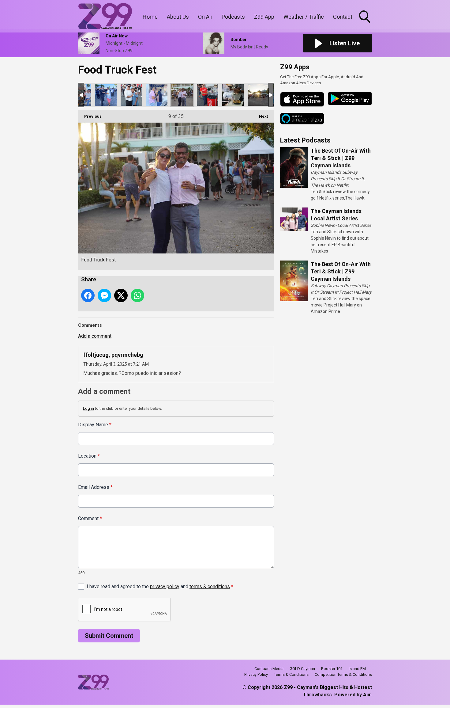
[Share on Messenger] (104, 295)
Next (260, 116)
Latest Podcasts (305, 140)
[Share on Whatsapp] (137, 295)
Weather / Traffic (303, 16)
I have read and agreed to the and (160, 586)
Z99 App (264, 16)
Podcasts (233, 16)
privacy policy (164, 586)
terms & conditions (209, 586)
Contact (342, 16)
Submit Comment (109, 635)
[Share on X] (121, 295)
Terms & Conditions (291, 674)
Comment (90, 518)
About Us (178, 16)
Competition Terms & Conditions (343, 674)
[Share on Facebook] (88, 295)
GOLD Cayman (302, 668)
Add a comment (94, 336)
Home (150, 16)
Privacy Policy (256, 674)
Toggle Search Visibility (365, 23)
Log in (88, 408)
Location (89, 456)
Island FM (357, 668)
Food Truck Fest (106, 95)
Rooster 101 (332, 668)
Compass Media (268, 668)
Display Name (94, 425)
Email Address (95, 487)
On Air (205, 16)
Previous (90, 116)
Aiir (367, 695)
